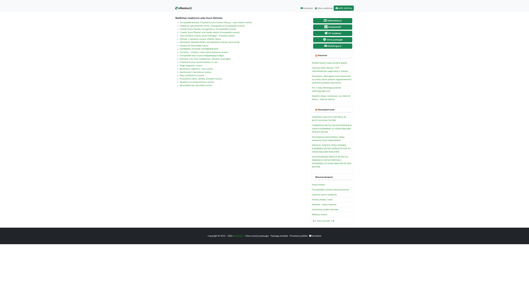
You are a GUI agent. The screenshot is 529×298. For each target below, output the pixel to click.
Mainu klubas (318, 185)
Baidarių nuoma (319, 214)
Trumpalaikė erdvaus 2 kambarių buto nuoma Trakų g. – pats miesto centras (216, 22)
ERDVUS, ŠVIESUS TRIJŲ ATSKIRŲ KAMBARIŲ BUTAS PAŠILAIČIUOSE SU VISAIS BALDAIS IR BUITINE (331, 148)
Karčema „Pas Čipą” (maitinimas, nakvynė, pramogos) (205, 59)
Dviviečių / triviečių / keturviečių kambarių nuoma (204, 52)
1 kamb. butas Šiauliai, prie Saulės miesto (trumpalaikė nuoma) (209, 32)
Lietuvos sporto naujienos (324, 195)
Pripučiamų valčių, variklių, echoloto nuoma (201, 79)
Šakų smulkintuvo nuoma (192, 75)
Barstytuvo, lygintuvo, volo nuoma (196, 69)
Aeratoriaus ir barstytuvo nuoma (195, 72)
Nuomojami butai (326, 110)
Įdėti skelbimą (345, 8)
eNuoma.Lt (185, 8)
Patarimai (322, 55)
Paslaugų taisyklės (280, 236)
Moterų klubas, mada (322, 200)
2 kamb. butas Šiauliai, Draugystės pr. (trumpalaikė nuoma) (208, 29)
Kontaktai (308, 8)
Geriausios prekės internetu (325, 209)
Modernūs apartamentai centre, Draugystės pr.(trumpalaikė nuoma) (212, 26)
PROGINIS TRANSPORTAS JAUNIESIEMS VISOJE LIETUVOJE (210, 42)
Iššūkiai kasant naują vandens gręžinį (329, 63)
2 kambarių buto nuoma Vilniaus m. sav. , (199, 62)
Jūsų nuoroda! (323, 221)
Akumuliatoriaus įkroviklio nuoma (196, 85)
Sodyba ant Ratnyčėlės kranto (194, 46)
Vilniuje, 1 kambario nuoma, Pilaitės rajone (200, 39)
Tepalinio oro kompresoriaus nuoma (197, 82)
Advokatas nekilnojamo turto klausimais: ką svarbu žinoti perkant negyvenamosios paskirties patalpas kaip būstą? (332, 79)
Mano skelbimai (325, 8)
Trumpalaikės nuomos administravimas (330, 190)
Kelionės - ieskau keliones (324, 204)
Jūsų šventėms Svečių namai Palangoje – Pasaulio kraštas (207, 36)
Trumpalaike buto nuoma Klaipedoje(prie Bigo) (202, 55)
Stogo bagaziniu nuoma (191, 65)
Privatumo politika (299, 236)
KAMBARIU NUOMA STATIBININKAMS (199, 49)
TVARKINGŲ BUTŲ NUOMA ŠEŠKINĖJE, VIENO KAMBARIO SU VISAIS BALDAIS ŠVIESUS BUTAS (332, 128)
